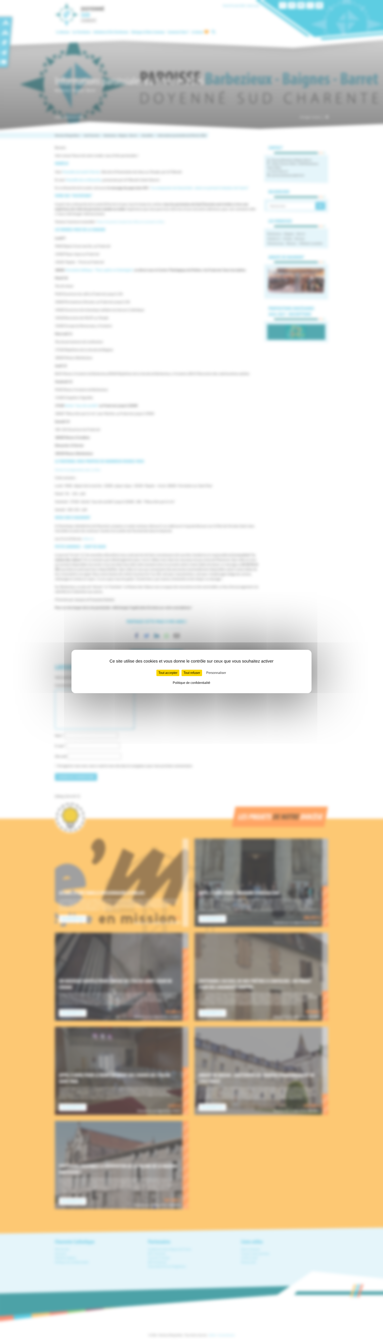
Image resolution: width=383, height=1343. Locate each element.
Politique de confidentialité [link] (191, 682)
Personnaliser (216, 672)
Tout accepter (167, 672)
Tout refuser (192, 672)
